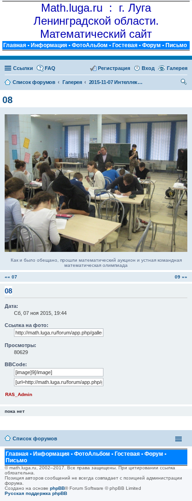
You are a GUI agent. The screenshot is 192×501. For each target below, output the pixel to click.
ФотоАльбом (90, 45)
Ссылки (23, 68)
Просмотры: (20, 345)
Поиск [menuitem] (184, 83)
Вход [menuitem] (148, 68)
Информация (49, 45)
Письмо (176, 45)
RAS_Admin (18, 394)
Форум (151, 45)
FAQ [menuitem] (50, 68)
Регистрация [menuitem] (114, 68)
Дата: (11, 306)
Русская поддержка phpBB (36, 493)
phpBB (57, 488)
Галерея (177, 68)
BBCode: (16, 364)
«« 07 (11, 276)
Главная (14, 45)
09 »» (181, 276)
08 (7, 100)
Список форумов (35, 438)
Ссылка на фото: (26, 325)
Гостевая (124, 45)
